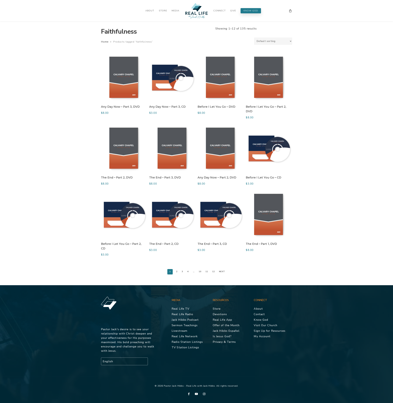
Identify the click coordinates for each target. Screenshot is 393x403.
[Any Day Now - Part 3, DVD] (123, 77)
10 (200, 271)
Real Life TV (180, 309)
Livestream (179, 331)
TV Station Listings (185, 347)
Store (217, 309)
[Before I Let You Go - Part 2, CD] (123, 214)
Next (222, 271)
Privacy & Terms (224, 342)
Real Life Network (185, 336)
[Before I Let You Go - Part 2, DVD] (268, 77)
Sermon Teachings (185, 325)
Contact (259, 314)
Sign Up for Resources (269, 331)
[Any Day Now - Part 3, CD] (172, 77)
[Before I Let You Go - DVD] (220, 77)
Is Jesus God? (222, 336)
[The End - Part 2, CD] (172, 214)
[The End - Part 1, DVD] (268, 214)
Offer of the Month (226, 325)
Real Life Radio (182, 314)
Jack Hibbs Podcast (185, 320)
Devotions (220, 314)
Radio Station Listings (187, 342)
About (258, 309)
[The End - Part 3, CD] (220, 214)
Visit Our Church (265, 325)
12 (213, 271)
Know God (261, 320)
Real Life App (222, 320)
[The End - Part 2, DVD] (123, 148)
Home (105, 41)
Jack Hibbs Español (226, 331)
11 (207, 271)
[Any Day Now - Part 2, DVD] (220, 148)
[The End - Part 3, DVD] (172, 148)
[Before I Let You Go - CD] (268, 148)
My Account (262, 336)
